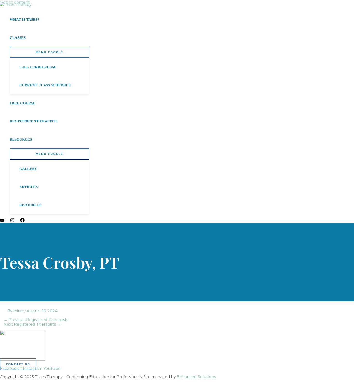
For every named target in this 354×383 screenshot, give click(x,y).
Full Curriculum (37, 67)
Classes (18, 38)
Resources (21, 139)
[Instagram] (12, 221)
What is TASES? (24, 19)
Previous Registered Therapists (36, 319)
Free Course (22, 103)
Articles (28, 187)
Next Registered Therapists (32, 324)
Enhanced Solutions (196, 377)
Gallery (28, 169)
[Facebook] (22, 221)
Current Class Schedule (45, 85)
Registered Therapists (33, 121)
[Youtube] (2, 221)
